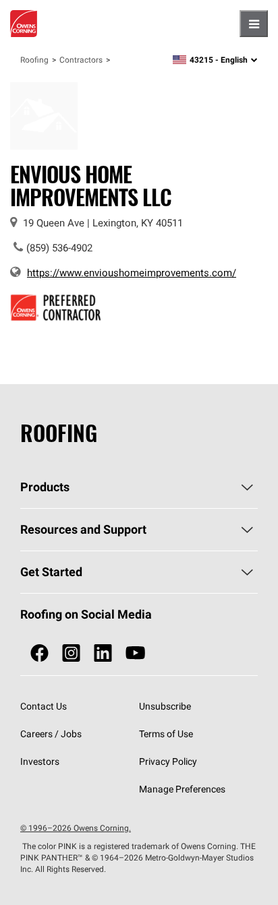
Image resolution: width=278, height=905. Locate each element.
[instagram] (71, 653)
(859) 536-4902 (59, 247)
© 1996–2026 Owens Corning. (75, 828)
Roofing (34, 60)
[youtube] (135, 653)
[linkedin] (103, 653)
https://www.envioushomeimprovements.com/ (131, 272)
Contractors (81, 60)
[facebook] (39, 653)
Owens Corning (23, 23)
